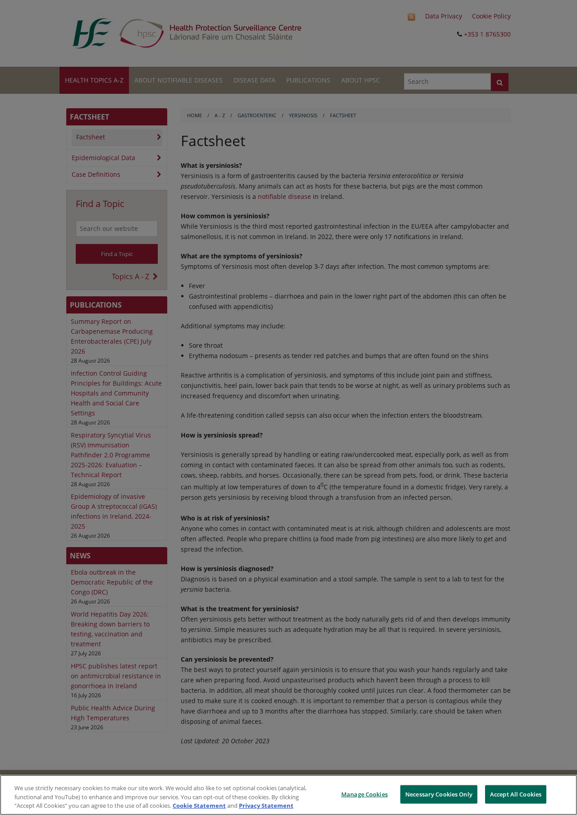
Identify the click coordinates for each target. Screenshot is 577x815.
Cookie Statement (199, 805)
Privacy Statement (266, 805)
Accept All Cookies (515, 794)
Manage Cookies (364, 794)
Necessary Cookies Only (438, 794)
